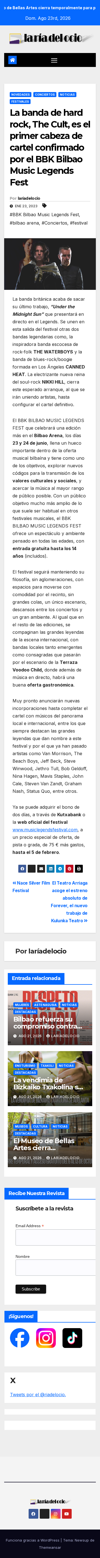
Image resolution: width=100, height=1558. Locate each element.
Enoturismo (25, 1065)
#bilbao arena (24, 223)
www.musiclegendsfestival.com (45, 829)
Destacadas (25, 1011)
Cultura (40, 1126)
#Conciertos (54, 223)
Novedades (20, 94)
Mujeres (22, 1004)
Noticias (67, 94)
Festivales (20, 101)
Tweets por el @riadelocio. (38, 1394)
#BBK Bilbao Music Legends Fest (44, 214)
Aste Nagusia (45, 1004)
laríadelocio (29, 198)
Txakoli (47, 1065)
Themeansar (50, 1547)
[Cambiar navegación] (54, 60)
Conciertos (45, 94)
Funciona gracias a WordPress (33, 1540)
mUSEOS (21, 1126)
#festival (79, 223)
